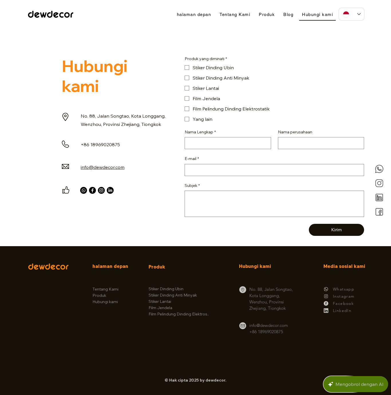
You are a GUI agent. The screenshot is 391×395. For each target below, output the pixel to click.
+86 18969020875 (266, 331)
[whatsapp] (379, 169)
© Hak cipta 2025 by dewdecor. (195, 380)
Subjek (192, 185)
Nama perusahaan (295, 132)
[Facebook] (92, 190)
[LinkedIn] (110, 190)
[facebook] (379, 212)
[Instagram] (101, 190)
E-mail (192, 158)
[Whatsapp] (83, 190)
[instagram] (379, 183)
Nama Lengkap (200, 132)
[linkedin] (379, 197)
